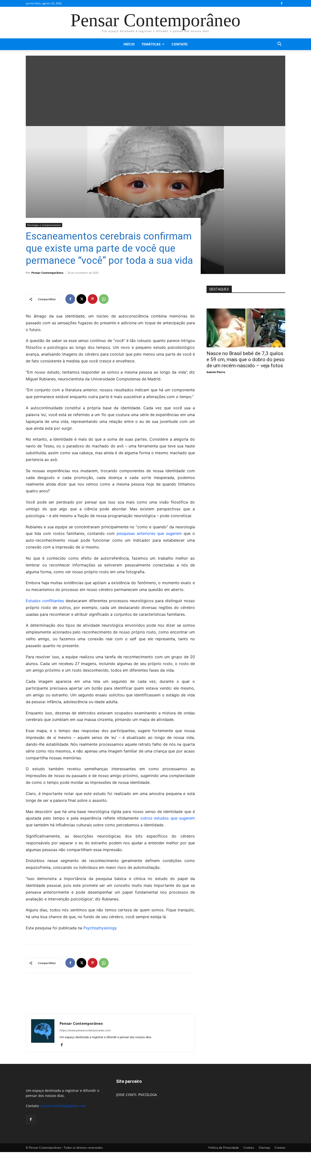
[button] (279, 44)
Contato (180, 44)
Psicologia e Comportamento (44, 225)
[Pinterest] (92, 299)
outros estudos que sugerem (167, 818)
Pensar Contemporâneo (47, 272)
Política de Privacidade (223, 1147)
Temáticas (151, 44)
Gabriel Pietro (216, 372)
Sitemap (264, 1147)
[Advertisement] (155, 90)
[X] (81, 299)
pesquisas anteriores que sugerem (149, 533)
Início (129, 44)
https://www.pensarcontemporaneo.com (85, 1030)
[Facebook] (281, 3)
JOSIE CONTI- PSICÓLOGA (136, 1094)
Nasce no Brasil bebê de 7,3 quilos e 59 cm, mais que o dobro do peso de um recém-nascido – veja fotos (246, 359)
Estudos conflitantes (45, 600)
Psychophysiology (100, 927)
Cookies (248, 1147)
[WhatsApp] (104, 299)
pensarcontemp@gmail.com (63, 1105)
